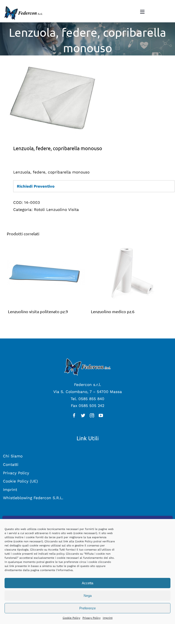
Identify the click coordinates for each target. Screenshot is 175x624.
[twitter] (83, 415)
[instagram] (92, 415)
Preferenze (87, 608)
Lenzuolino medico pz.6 (112, 311)
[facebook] (74, 415)
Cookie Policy (71, 617)
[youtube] (101, 415)
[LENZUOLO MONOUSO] (87, 99)
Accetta (87, 583)
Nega (88, 596)
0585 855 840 (91, 398)
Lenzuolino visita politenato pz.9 (38, 311)
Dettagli (46, 273)
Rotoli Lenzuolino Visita (56, 209)
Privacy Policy (91, 617)
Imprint (108, 617)
